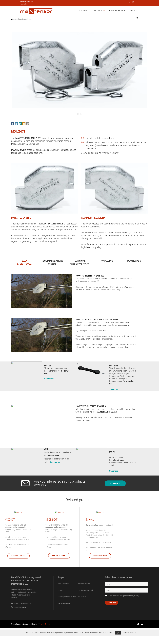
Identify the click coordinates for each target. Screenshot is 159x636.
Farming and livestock (85, 590)
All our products (63, 584)
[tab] (25, 263)
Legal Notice (45, 624)
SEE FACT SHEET (18, 556)
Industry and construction (67, 597)
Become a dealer (64, 603)
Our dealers (82, 597)
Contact (60, 590)
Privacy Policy (133, 596)
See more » (49, 379)
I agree (118, 633)
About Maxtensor (84, 584)
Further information (129, 633)
